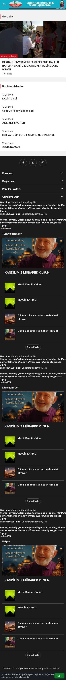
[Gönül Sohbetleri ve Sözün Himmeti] (33, 334)
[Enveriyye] (37, 4)
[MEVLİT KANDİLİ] (33, 303)
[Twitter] (33, 162)
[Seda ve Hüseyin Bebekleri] (33, 109)
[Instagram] (43, 162)
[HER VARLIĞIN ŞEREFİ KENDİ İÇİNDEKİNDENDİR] (33, 133)
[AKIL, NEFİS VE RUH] (33, 121)
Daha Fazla (33, 347)
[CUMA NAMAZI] (33, 145)
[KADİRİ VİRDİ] (33, 97)
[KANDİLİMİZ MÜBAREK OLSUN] (33, 259)
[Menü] (4, 5)
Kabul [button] (59, 676)
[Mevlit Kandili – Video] (33, 288)
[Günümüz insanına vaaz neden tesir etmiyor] (33, 319)
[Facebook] (23, 162)
